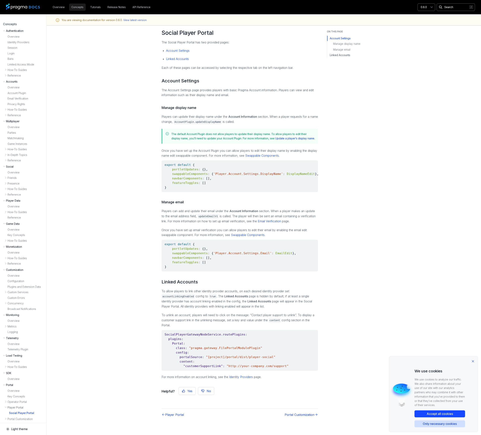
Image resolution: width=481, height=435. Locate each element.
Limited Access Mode (21, 64)
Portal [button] (9, 384)
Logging (13, 331)
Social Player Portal (21, 413)
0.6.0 (424, 7)
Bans (11, 58)
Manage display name (346, 43)
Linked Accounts (177, 59)
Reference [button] (14, 75)
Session (12, 47)
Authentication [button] (14, 30)
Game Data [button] (13, 223)
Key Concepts (16, 235)
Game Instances (17, 143)
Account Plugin (17, 93)
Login (11, 53)
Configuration (16, 281)
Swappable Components (262, 155)
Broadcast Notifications (22, 308)
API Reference (141, 7)
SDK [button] (8, 373)
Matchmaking (16, 138)
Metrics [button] (12, 326)
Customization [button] (14, 269)
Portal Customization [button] (20, 419)
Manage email (341, 49)
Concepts (77, 7)
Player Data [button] (13, 200)
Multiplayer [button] (13, 121)
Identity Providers (18, 42)
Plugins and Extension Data (24, 286)
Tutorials (95, 7)
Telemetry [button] (12, 338)
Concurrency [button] (16, 303)
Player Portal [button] (15, 407)
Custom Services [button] (18, 292)
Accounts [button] (11, 81)
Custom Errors (16, 297)
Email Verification (18, 98)
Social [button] (10, 166)
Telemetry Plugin (18, 349)
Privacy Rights (16, 104)
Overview (59, 7)
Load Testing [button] (14, 355)
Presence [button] (14, 183)
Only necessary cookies (440, 424)
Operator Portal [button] (17, 401)
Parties (12, 132)
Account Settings (178, 50)
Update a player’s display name (294, 138)
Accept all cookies (440, 414)
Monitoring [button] (12, 315)
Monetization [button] (14, 246)
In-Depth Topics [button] (17, 154)
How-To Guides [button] (17, 69)
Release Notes (116, 7)
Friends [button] (12, 177)
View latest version (135, 20)
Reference (14, 217)
